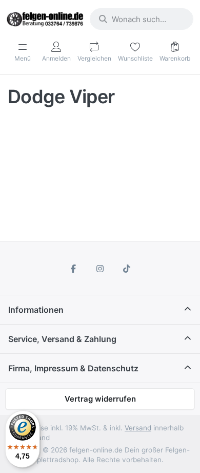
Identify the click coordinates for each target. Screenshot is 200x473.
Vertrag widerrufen (100, 399)
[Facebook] (74, 268)
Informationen (36, 310)
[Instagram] (100, 268)
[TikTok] (126, 268)
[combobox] (141, 19)
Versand (138, 428)
